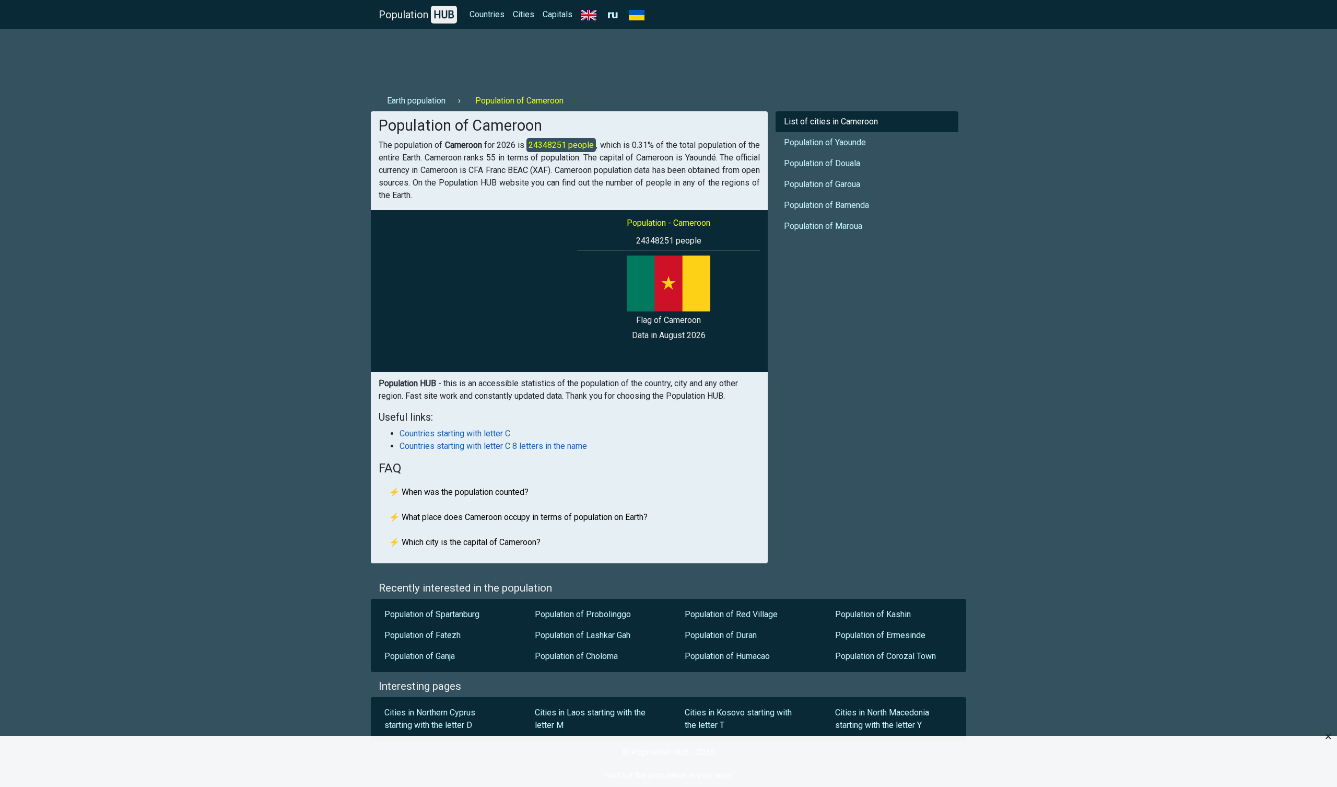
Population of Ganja (419, 656)
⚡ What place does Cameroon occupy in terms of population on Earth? (518, 517)
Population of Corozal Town (885, 656)
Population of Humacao (727, 656)
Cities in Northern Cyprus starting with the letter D (429, 719)
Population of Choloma (576, 656)
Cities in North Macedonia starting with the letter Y (882, 719)
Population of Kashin (873, 614)
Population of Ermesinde (880, 635)
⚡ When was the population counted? (459, 492)
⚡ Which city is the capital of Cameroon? (465, 542)
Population (416, 14)
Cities (523, 14)
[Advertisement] (561, 58)
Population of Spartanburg (433, 614)
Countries (487, 14)
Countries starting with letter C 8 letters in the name (493, 446)
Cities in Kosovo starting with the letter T (738, 719)
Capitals (557, 14)
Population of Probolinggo (583, 614)
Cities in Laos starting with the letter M (590, 719)
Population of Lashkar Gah (582, 635)
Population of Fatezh (422, 635)
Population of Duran (721, 635)
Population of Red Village (731, 614)
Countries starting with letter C (455, 433)
